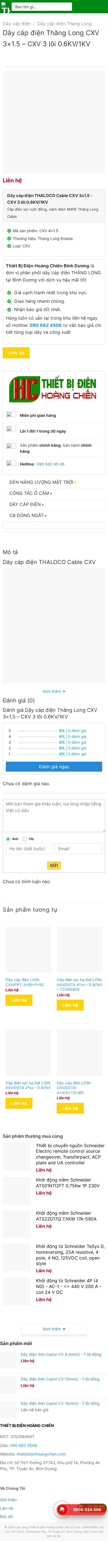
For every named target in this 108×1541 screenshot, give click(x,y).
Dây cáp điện (17, 23)
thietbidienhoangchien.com (41, 1454)
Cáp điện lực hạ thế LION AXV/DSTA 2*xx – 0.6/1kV (28, 1085)
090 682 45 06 (51, 464)
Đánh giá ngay (54, 766)
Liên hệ (16, 352)
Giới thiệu (8, 1499)
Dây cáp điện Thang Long (64, 23)
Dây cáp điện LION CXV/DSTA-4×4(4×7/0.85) (73, 1088)
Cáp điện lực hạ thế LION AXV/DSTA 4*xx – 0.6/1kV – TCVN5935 (79, 985)
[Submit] (65, 6)
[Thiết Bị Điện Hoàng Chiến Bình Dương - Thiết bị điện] (5, 6)
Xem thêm (52, 691)
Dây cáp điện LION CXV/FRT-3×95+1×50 (25, 982)
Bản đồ (6, 1516)
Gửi (54, 865)
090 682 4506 (23, 1445)
